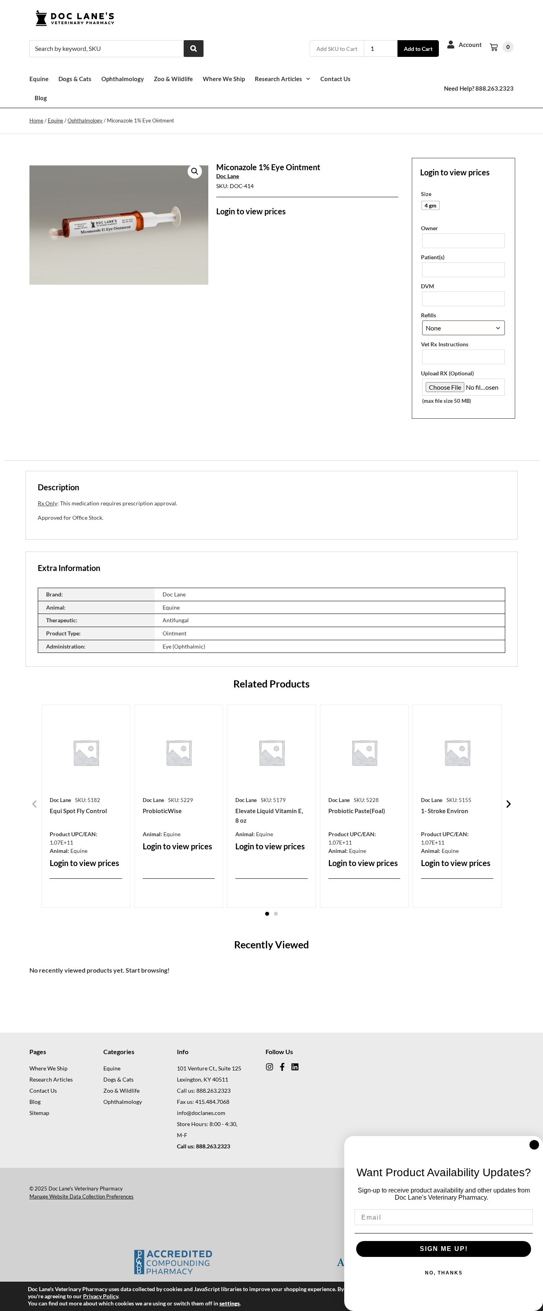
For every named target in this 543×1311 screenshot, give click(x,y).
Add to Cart (418, 48)
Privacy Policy (100, 1296)
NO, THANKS (444, 1273)
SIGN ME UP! (444, 1248)
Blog (41, 97)
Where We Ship (224, 78)
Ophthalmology (122, 78)
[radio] (430, 205)
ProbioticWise (162, 810)
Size (426, 194)
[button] (195, 171)
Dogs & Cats (74, 78)
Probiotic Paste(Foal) (356, 810)
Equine (38, 78)
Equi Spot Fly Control (78, 810)
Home (36, 120)
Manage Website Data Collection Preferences (81, 1196)
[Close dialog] (534, 1145)
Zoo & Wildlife (173, 78)
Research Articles (278, 78)
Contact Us (335, 78)
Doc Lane (227, 176)
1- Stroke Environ (444, 810)
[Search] (194, 48)
